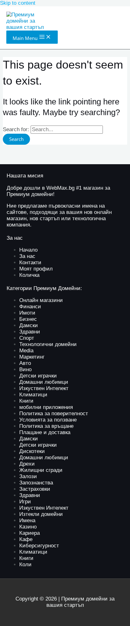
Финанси (30, 307)
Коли (25, 564)
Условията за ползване (48, 420)
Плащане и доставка (44, 432)
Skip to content (17, 3)
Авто (25, 363)
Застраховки (34, 489)
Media (26, 351)
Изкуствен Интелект (43, 388)
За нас (27, 256)
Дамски (28, 325)
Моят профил (36, 269)
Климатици (33, 395)
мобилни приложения (46, 407)
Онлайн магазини (41, 300)
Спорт (26, 338)
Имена (27, 520)
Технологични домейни (48, 344)
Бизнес (28, 319)
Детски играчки (38, 376)
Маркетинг (31, 357)
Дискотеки (32, 451)
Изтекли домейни (41, 514)
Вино (25, 369)
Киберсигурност (39, 546)
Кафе (25, 539)
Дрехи (27, 464)
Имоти (27, 313)
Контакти (30, 262)
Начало (28, 250)
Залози (28, 476)
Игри (25, 502)
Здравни (29, 332)
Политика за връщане (46, 426)
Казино (28, 527)
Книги (26, 401)
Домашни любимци (43, 382)
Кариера (29, 533)
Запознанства (36, 483)
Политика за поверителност (53, 413)
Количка (29, 275)
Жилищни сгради (40, 470)
